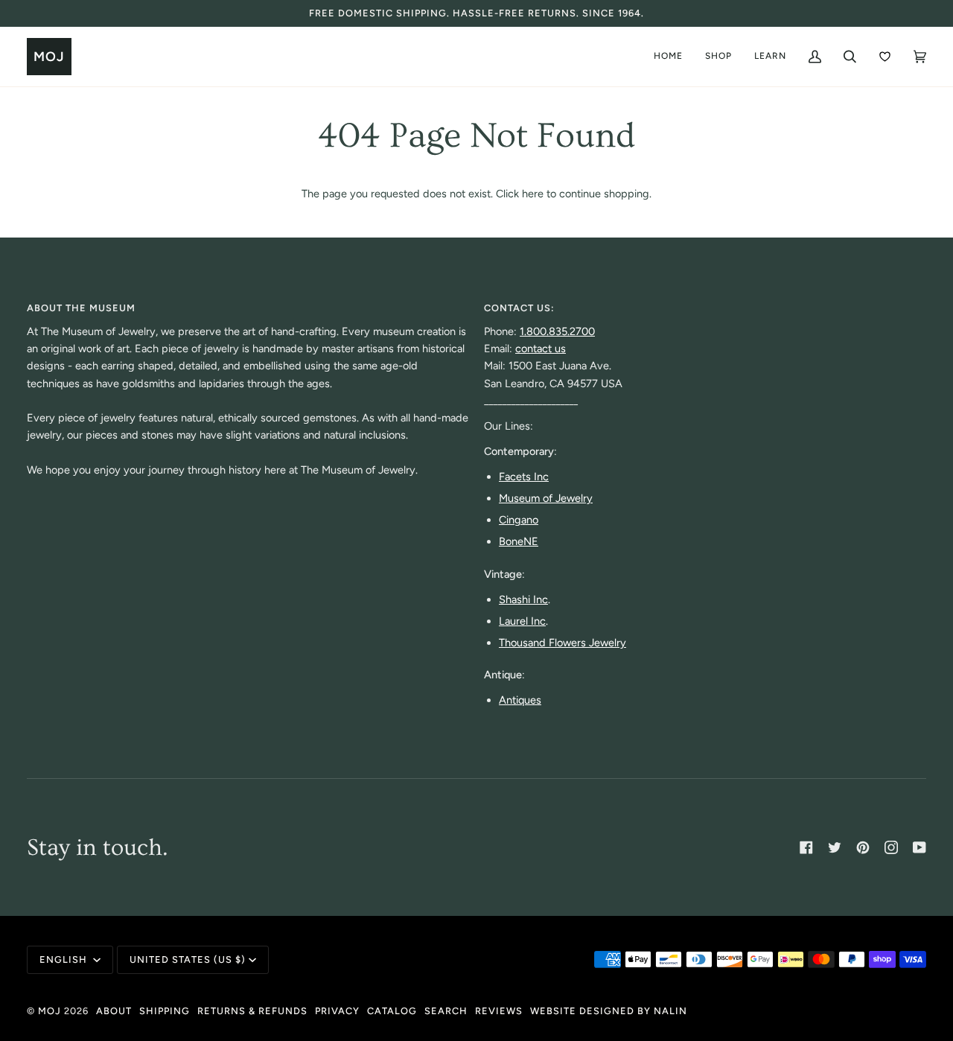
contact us (540, 348)
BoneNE (518, 541)
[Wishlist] (884, 56)
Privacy (337, 1010)
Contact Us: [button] (519, 307)
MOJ (49, 1010)
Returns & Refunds (252, 1010)
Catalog (392, 1010)
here (533, 193)
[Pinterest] (863, 847)
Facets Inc (524, 476)
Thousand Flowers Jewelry (562, 642)
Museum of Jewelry (546, 498)
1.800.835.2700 (557, 331)
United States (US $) (188, 959)
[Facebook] (806, 847)
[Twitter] (834, 847)
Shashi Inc (523, 599)
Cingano (518, 519)
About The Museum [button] (81, 307)
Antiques (520, 700)
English (64, 959)
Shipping (164, 1010)
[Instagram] (891, 847)
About (114, 1010)
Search (446, 1010)
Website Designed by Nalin (608, 1010)
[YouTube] (919, 847)
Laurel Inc (522, 621)
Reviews (499, 1010)
